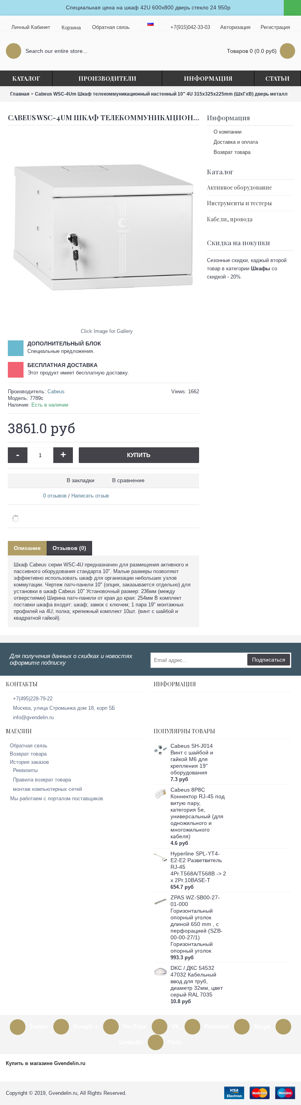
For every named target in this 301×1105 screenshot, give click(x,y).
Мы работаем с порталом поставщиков (56, 798)
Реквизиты (25, 770)
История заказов (29, 762)
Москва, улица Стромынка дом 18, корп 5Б (64, 708)
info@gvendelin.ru (33, 717)
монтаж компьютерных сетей (47, 789)
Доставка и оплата (236, 142)
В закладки (80, 480)
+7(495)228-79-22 (33, 699)
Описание (27, 548)
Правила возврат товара (42, 780)
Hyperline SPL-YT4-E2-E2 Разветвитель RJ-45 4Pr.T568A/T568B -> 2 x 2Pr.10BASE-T (198, 866)
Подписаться (268, 659)
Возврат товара (232, 152)
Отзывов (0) (69, 548)
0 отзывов (55, 496)
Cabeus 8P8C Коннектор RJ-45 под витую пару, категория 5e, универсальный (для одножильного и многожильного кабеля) (197, 813)
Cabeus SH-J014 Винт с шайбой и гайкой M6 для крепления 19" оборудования (191, 759)
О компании (227, 132)
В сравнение (128, 480)
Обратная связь (28, 746)
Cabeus (56, 391)
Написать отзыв (90, 496)
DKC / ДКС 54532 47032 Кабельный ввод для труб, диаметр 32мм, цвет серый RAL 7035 (196, 981)
